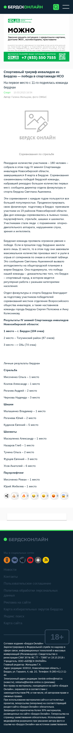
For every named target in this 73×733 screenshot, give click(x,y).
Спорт (7, 92)
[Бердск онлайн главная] (26, 539)
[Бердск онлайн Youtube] (30, 560)
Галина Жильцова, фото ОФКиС (29, 97)
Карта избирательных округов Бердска (33, 609)
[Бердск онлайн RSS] (46, 560)
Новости (10, 569)
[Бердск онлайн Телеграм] (22, 560)
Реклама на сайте (17, 602)
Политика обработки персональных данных (31, 593)
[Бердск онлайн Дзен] (38, 560)
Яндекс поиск (14, 616)
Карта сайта (13, 623)
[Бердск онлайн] (23, 7)
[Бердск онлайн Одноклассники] (7, 560)
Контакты (11, 577)
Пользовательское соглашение (27, 583)
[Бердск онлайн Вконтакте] (14, 560)
